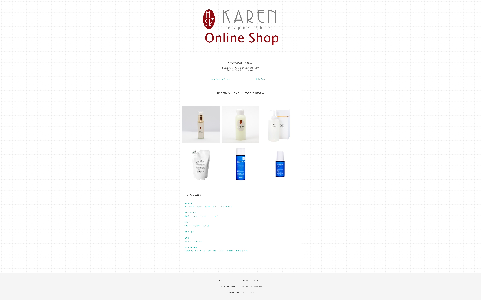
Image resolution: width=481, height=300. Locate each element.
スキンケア (188, 203)
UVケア (187, 222)
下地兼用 (196, 226)
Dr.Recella (212, 251)
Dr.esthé (230, 251)
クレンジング (189, 207)
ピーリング (214, 216)
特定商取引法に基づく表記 (252, 286)
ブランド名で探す (190, 247)
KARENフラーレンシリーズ (194, 251)
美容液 (186, 216)
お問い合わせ (261, 79)
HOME (221, 280)
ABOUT (233, 280)
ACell (221, 251)
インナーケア (189, 232)
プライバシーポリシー (227, 286)
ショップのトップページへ (220, 79)
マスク (194, 216)
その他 (186, 238)
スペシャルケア (190, 213)
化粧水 (207, 207)
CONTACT (258, 280)
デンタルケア (199, 241)
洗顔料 (199, 207)
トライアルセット (225, 207)
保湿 (214, 207)
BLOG (245, 280)
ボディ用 (206, 226)
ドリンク (187, 241)
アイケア (203, 216)
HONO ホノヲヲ (242, 251)
